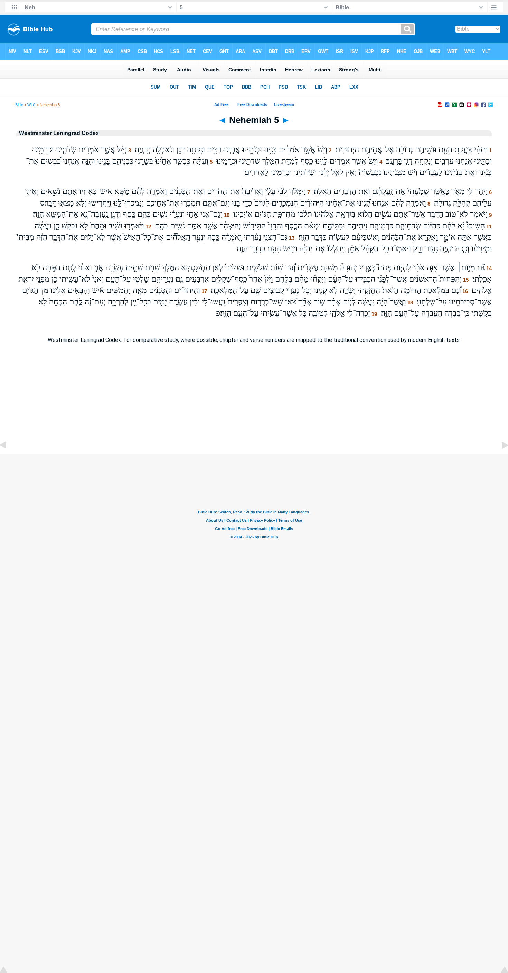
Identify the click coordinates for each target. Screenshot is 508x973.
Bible (19, 105)
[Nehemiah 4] (8, 460)
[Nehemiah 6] (499, 460)
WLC (31, 105)
